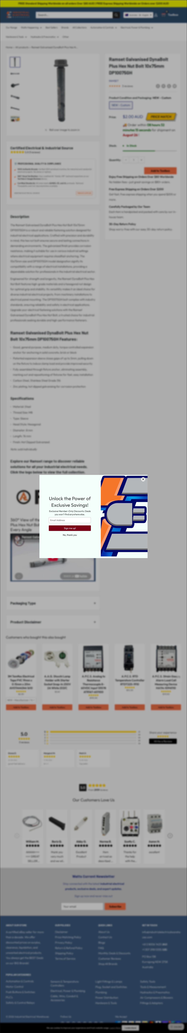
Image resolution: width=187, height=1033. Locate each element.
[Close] (143, 479)
